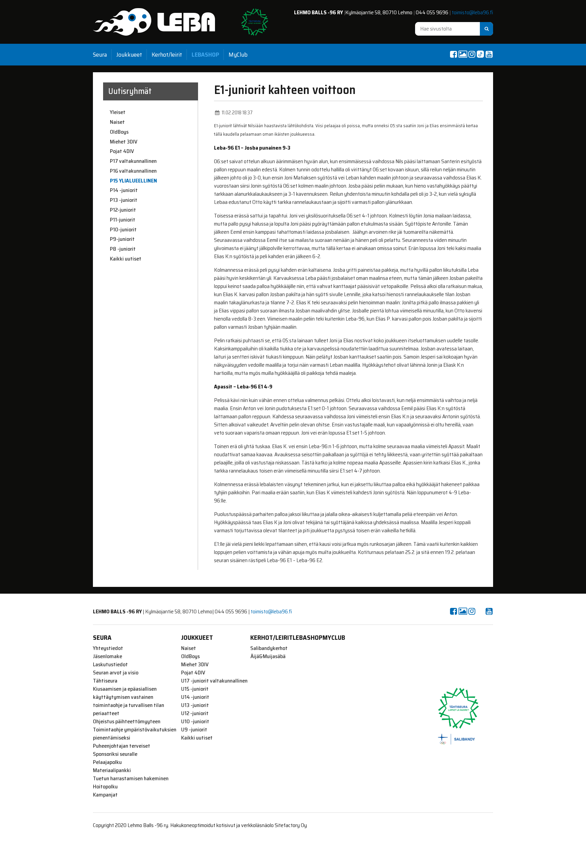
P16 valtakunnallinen (133, 171)
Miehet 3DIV (123, 142)
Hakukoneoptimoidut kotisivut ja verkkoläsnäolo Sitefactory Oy (238, 825)
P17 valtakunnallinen (133, 161)
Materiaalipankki (112, 770)
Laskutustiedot (110, 664)
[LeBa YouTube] (489, 54)
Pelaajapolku (107, 762)
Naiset (117, 122)
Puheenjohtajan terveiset (121, 746)
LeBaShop (205, 54)
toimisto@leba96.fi (472, 12)
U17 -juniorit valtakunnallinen (214, 681)
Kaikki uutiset (125, 259)
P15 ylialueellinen (133, 181)
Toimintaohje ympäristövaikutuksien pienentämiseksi (134, 734)
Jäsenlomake (107, 656)
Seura (100, 54)
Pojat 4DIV (122, 151)
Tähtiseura (105, 681)
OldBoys (119, 132)
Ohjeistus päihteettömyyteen (126, 721)
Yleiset (117, 112)
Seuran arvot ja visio (115, 673)
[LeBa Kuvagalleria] (462, 54)
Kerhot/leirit (167, 54)
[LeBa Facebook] (453, 54)
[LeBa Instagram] (472, 54)
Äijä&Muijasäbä (268, 656)
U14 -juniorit (195, 697)
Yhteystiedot (108, 648)
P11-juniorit (122, 220)
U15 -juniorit (195, 689)
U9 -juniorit (194, 730)
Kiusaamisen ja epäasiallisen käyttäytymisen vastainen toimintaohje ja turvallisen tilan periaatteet (128, 701)
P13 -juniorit (123, 200)
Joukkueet (129, 54)
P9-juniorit (122, 239)
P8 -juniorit (123, 249)
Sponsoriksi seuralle (115, 754)
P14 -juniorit (124, 190)
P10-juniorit (123, 230)
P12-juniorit (123, 210)
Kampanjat (105, 795)
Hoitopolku (105, 787)
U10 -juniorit (195, 721)
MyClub (238, 54)
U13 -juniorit (195, 705)
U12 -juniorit (195, 713)
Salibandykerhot (269, 648)
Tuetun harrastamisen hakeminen (131, 778)
